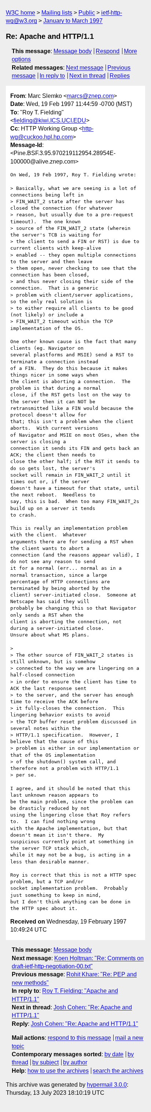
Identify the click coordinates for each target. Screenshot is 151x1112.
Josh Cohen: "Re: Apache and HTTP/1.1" (84, 1024)
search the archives (118, 1071)
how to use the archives (58, 1071)
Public (86, 13)
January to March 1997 (73, 21)
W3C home (20, 13)
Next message (84, 68)
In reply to (52, 76)
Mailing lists (56, 13)
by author (75, 1062)
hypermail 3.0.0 (107, 1085)
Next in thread (87, 76)
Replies (120, 76)
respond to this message (79, 1038)
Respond (107, 51)
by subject (45, 1062)
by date (114, 1054)
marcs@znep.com (90, 96)
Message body (73, 51)
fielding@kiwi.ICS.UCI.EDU (50, 120)
